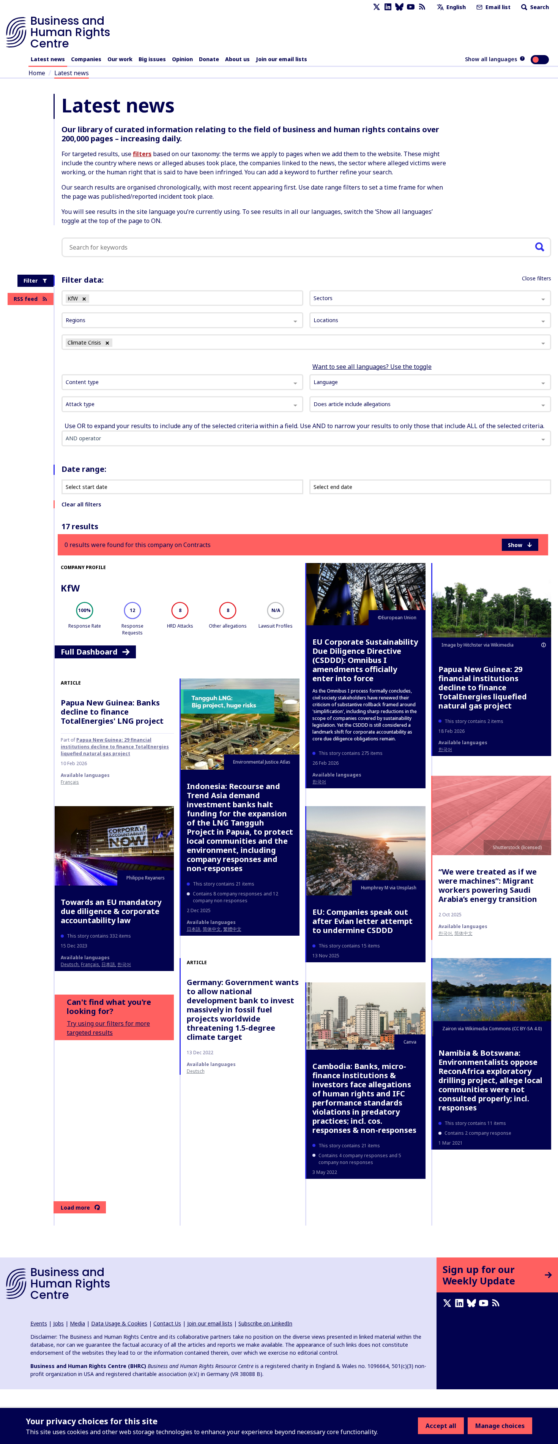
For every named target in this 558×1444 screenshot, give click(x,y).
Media (77, 1323)
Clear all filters (81, 504)
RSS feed (26, 298)
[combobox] (182, 382)
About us (237, 59)
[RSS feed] (422, 7)
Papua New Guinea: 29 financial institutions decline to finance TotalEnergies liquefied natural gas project (482, 687)
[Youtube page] (410, 7)
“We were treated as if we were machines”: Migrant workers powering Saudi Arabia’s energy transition (487, 885)
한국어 (319, 781)
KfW (70, 588)
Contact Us (167, 1323)
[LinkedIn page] (387, 7)
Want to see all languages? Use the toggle (372, 366)
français (70, 782)
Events (38, 1323)
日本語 (193, 929)
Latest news (48, 59)
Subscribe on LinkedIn (265, 1323)
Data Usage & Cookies (119, 1323)
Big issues (152, 59)
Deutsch (70, 964)
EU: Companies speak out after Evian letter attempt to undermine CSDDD (362, 921)
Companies (86, 59)
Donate (209, 59)
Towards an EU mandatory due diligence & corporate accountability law (111, 911)
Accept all (441, 1426)
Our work (119, 59)
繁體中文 (232, 929)
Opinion (182, 59)
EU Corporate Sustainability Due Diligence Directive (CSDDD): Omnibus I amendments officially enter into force (365, 660)
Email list (497, 7)
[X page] (376, 7)
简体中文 (212, 929)
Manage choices (500, 1426)
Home (36, 73)
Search (539, 7)
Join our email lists (281, 59)
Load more (75, 1207)
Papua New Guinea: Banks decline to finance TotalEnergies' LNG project (112, 711)
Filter (31, 280)
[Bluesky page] (399, 7)
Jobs (58, 1323)
